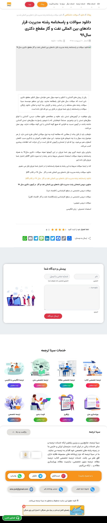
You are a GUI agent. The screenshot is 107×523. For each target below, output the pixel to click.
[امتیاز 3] (56, 229)
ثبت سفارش (93, 385)
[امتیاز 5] (49, 229)
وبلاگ (89, 15)
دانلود (82, 15)
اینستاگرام (56, 476)
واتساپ (13, 476)
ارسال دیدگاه (53, 316)
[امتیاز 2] (60, 229)
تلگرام (34, 476)
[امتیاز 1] (63, 229)
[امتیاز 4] (52, 229)
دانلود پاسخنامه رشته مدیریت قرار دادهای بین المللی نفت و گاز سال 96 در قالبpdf (58, 178)
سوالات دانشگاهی (71, 15)
